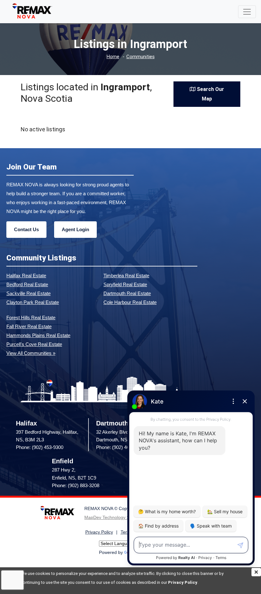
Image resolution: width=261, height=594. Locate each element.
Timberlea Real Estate (126, 275)
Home (113, 56)
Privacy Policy (182, 582)
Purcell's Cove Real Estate (34, 344)
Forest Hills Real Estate (30, 317)
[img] (256, 572)
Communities (140, 56)
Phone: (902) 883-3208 (75, 485)
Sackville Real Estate (28, 293)
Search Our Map (209, 94)
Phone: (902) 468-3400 (120, 447)
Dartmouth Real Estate (127, 293)
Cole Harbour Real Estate (130, 302)
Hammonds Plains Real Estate (38, 335)
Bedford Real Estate (27, 284)
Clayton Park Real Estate (32, 302)
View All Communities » (30, 353)
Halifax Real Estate (26, 275)
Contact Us (26, 229)
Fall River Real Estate (29, 326)
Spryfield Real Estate (125, 284)
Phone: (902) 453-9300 (39, 447)
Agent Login (75, 229)
